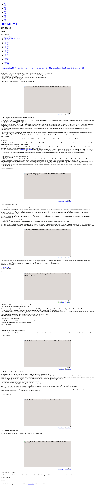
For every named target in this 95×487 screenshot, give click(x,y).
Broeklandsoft (31, 484)
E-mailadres (9, 71)
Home (5, 1)
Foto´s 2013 (6, 58)
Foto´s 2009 (6, 63)
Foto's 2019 (6, 50)
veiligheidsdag (6, 267)
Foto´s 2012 (6, 59)
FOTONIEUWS (9, 24)
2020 (5, 8)
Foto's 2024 (6, 43)
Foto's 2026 (6, 39)
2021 (5, 7)
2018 (5, 11)
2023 (5, 4)
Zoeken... (3, 34)
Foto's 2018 (6, 51)
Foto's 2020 (6, 49)
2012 (5, 19)
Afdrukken (3, 71)
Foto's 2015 (6, 55)
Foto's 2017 (6, 53)
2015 (5, 15)
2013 (5, 17)
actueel (5, 41)
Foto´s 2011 (6, 60)
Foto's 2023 (6, 45)
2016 (5, 13)
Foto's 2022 (6, 46)
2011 (5, 20)
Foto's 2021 (6, 47)
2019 (5, 9)
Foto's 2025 (6, 42)
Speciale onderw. (8, 37)
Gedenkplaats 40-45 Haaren (25, 149)
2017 (5, 12)
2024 (5, 3)
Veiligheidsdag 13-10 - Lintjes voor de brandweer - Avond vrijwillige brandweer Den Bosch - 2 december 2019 (42, 68)
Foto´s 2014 (6, 56)
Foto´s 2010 (6, 62)
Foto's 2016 (6, 54)
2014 (5, 16)
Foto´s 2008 (6, 64)
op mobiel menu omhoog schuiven (12, 38)
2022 (5, 5)
